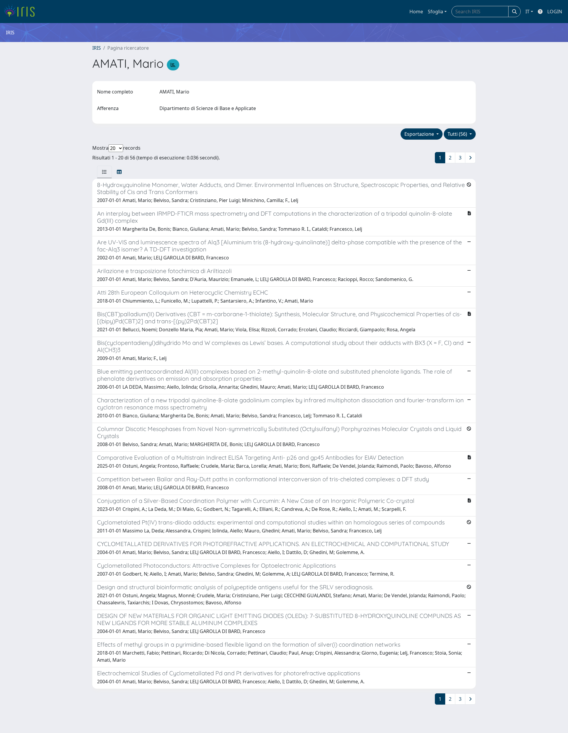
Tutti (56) (458, 134)
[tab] (104, 172)
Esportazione (419, 134)
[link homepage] (21, 12)
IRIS (96, 48)
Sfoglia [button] (435, 11)
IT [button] (527, 11)
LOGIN (554, 11)
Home (416, 11)
